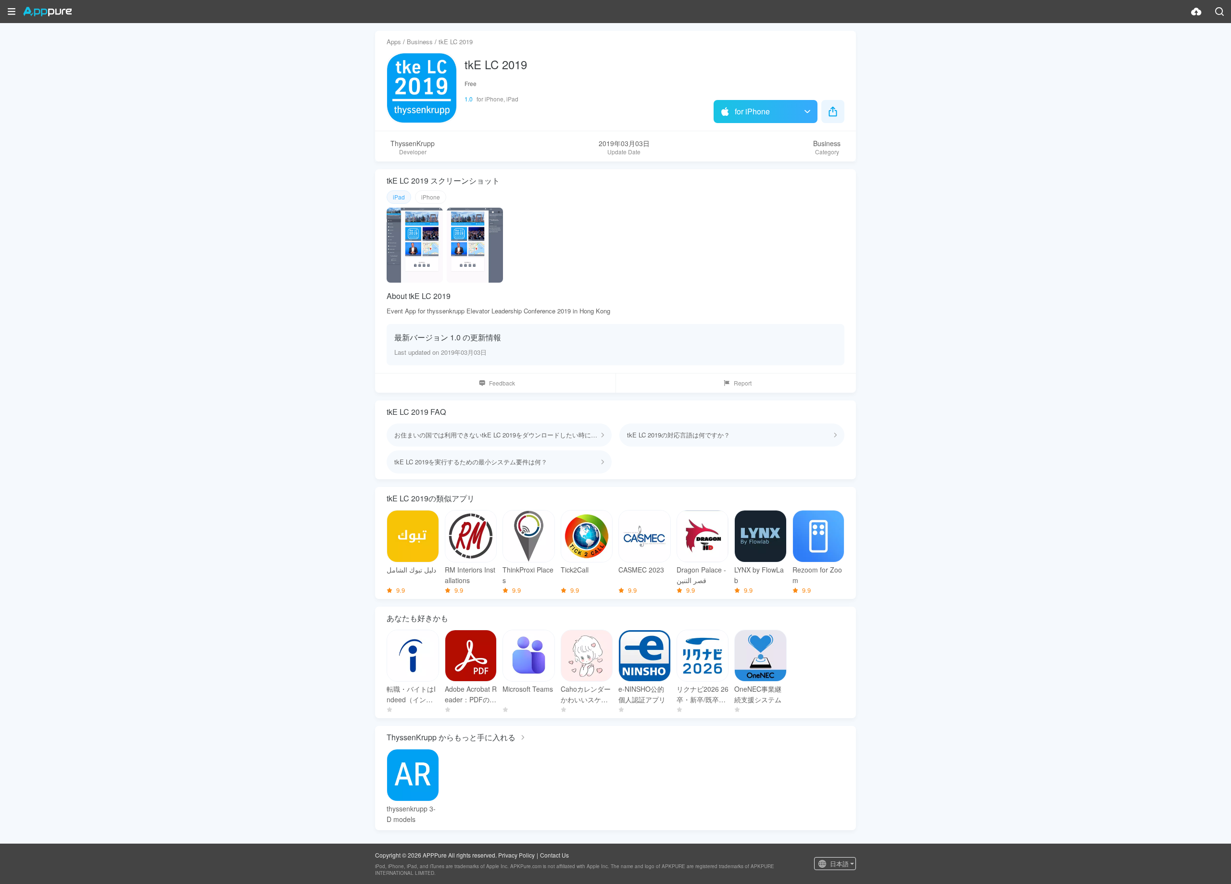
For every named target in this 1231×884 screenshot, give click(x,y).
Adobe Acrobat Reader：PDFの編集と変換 (471, 694)
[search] (1219, 11)
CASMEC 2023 (641, 569)
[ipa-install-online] (1196, 11)
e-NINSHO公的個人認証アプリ (642, 694)
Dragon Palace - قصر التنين (701, 575)
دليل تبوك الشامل (411, 569)
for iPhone (752, 111)
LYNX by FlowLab (759, 575)
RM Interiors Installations (470, 575)
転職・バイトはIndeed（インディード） (411, 694)
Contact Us (554, 855)
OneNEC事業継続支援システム (757, 694)
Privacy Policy (516, 855)
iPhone (430, 197)
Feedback (502, 383)
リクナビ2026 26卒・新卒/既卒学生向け (703, 694)
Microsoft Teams (527, 689)
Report (743, 383)
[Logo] (47, 11)
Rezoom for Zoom (817, 575)
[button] (11, 11)
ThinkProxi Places (527, 575)
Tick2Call (575, 569)
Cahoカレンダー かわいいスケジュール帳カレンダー (587, 694)
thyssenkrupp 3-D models (411, 814)
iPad (399, 197)
